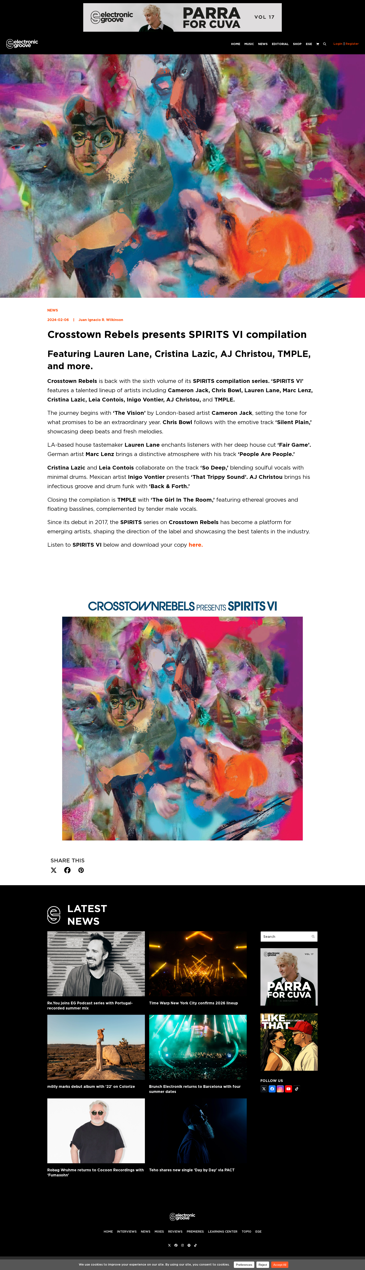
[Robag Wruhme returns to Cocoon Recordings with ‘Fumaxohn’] (96, 1130)
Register (352, 44)
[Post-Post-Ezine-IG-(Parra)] (289, 1004)
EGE (258, 1231)
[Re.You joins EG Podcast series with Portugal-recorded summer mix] (96, 963)
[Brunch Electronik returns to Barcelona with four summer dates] (198, 1047)
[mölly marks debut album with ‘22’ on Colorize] (96, 1047)
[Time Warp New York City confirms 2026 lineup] (198, 963)
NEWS (52, 310)
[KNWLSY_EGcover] (289, 1069)
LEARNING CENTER (222, 1231)
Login (338, 44)
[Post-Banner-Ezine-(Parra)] (182, 31)
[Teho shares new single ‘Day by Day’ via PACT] (198, 1130)
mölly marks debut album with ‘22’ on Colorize (91, 1086)
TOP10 (246, 1231)
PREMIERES (195, 1231)
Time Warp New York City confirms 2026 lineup (193, 1003)
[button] (324, 43)
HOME (108, 1231)
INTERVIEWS (127, 1231)
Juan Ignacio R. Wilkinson (101, 320)
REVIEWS (175, 1231)
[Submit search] (313, 936)
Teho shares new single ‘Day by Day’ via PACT (192, 1170)
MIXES (159, 1231)
